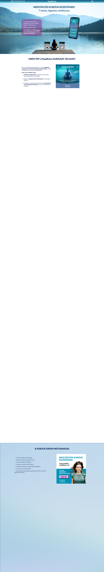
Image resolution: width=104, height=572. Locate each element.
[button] (92, 1)
